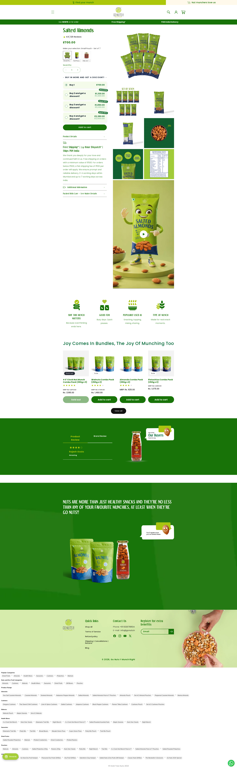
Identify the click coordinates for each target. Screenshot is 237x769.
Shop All (88, 627)
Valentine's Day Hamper (88, 758)
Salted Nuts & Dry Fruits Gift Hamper (112, 758)
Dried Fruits (6, 676)
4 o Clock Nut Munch (10, 722)
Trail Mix (32, 731)
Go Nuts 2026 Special (174, 758)
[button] (52, 12)
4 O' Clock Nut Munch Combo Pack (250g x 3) (75, 381)
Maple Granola (22, 713)
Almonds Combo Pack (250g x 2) (131, 381)
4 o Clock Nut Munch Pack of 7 (75, 722)
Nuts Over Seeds (26, 722)
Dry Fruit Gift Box (70, 758)
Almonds (17, 676)
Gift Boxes (69, 683)
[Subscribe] (171, 631)
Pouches (80, 683)
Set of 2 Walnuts (36, 713)
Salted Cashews (66, 704)
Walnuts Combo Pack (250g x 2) (102, 381)
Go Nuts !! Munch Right (123, 659)
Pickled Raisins (72, 740)
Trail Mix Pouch (105, 731)
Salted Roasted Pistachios (12, 740)
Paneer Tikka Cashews (120, 704)
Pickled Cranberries (40, 740)
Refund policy (91, 636)
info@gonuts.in (128, 630)
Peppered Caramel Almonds (164, 695)
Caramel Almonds (31, 695)
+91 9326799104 (127, 626)
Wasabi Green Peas (58, 731)
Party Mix (23, 731)
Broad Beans (43, 731)
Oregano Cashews (9, 704)
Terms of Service (93, 631)
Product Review (75, 438)
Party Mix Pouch (90, 731)
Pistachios (60, 676)
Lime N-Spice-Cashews (49, 704)
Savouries (39, 676)
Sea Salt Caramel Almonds (12, 695)
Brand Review (100, 436)
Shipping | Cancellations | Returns (96, 642)
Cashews (50, 676)
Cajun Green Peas (75, 731)
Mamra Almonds (183, 695)
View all (118, 411)
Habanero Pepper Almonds (65, 695)
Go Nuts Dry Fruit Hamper (29, 758)
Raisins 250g (55, 749)
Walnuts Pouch (8, 713)
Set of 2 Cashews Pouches (155, 704)
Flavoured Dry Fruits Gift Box (51, 758)
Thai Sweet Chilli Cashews (28, 704)
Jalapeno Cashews (82, 704)
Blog (87, 648)
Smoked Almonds (46, 695)
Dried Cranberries (57, 740)
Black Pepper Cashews (100, 704)
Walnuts (70, 676)
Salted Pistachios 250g (40, 749)
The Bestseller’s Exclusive (154, 758)
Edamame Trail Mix (42, 722)
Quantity (67, 65)
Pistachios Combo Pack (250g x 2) (160, 381)
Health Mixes (28, 676)
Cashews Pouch (136, 704)
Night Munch (57, 722)
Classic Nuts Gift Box (135, 758)
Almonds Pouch (125, 695)
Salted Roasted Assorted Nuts (99, 722)
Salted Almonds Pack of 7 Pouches (104, 695)
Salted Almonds (83, 695)
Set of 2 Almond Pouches (142, 695)
